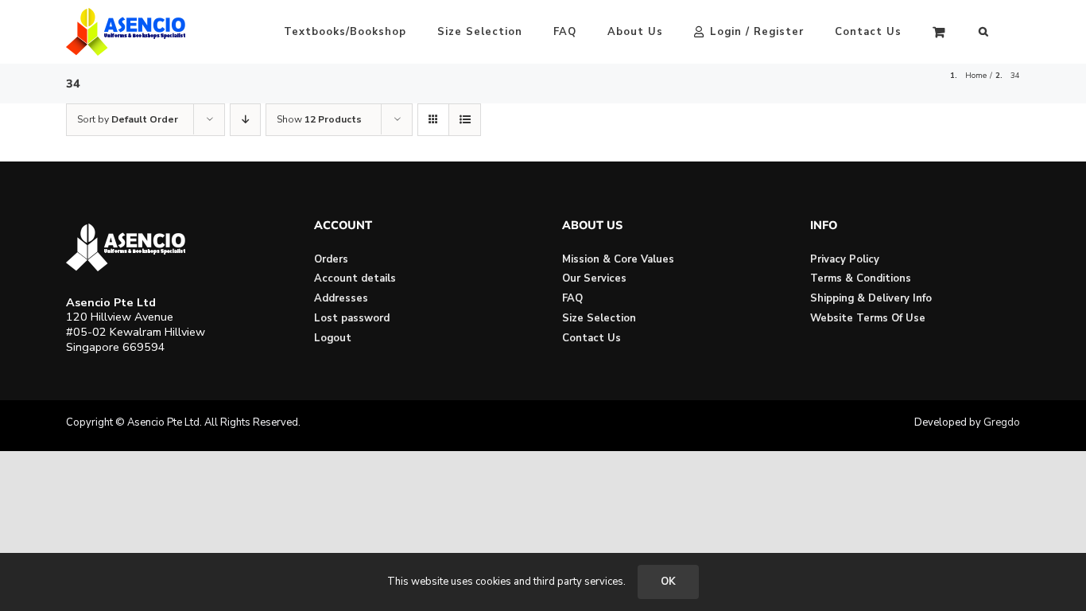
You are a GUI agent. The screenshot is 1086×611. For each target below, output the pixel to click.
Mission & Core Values (618, 259)
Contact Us (591, 338)
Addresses (341, 298)
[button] (984, 32)
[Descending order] (245, 119)
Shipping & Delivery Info (871, 298)
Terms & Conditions (860, 278)
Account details (355, 278)
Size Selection (599, 318)
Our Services (594, 278)
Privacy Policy (844, 259)
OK (668, 581)
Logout (332, 338)
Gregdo (1001, 422)
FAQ (572, 298)
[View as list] (464, 119)
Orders (331, 259)
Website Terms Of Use (867, 318)
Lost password (352, 318)
